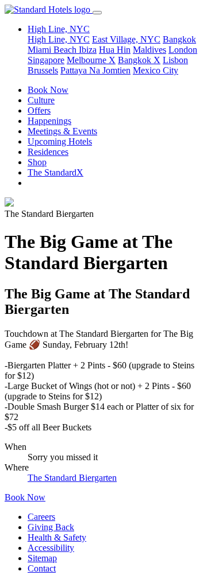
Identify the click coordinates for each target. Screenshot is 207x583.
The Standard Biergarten (72, 478)
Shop (37, 162)
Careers (41, 517)
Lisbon (175, 60)
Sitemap (42, 558)
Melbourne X (91, 60)
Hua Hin (115, 50)
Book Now (48, 90)
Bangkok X (139, 60)
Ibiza (88, 50)
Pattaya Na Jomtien (95, 70)
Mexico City (155, 70)
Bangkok (179, 39)
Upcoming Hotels (60, 141)
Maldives (149, 50)
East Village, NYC (126, 39)
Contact (42, 568)
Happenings (49, 121)
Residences (48, 152)
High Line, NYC (59, 39)
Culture (41, 100)
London (182, 50)
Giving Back (51, 527)
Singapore (46, 60)
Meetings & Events (62, 131)
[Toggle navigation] (97, 12)
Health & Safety (57, 537)
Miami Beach (53, 50)
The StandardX (55, 172)
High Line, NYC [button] (59, 29)
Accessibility (51, 548)
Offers (39, 110)
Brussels (43, 70)
